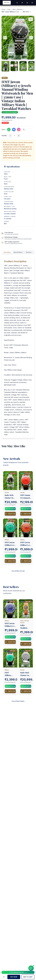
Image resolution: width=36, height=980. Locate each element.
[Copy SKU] (30, 11)
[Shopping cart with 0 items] (27, 3)
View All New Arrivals (18, 571)
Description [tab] (7, 252)
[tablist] (18, 252)
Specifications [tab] (18, 252)
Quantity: (4, 135)
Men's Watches (17, 9)
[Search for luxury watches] (17, 3)
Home (3, 9)
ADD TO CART (28, 977)
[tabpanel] (18, 347)
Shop (9, 9)
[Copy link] (24, 129)
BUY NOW (13, 977)
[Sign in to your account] (22, 3)
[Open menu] (32, 3)
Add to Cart (11, 513)
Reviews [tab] (28, 252)
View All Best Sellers (18, 701)
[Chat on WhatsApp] (31, 968)
